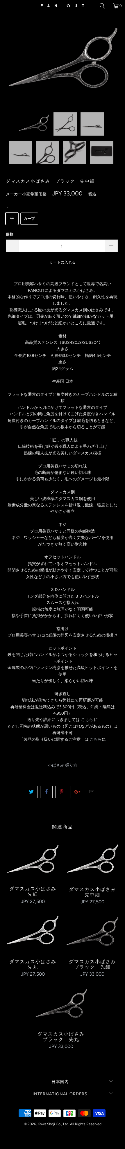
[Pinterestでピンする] (61, 792)
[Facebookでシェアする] (46, 792)
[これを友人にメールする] (92, 792)
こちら (87, 719)
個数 (9, 234)
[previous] (12, 66)
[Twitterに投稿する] (31, 792)
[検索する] (104, 5)
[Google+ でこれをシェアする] (77, 792)
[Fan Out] (62, 6)
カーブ (29, 218)
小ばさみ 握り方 (62, 765)
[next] (113, 66)
